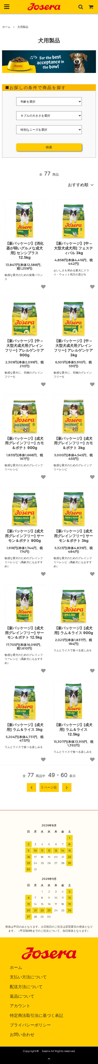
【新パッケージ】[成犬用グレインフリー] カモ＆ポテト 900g (24, 443)
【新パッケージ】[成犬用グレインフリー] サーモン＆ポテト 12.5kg (24, 633)
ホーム (6, 27)
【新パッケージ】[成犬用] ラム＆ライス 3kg (24, 727)
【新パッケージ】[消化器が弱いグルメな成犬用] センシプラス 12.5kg (24, 250)
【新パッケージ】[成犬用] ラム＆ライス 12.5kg (73, 729)
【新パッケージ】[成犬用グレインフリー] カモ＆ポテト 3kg (73, 443)
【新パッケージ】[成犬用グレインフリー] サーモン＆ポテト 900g (24, 536)
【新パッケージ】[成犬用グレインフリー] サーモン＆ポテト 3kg (73, 536)
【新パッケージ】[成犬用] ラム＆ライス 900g (73, 630)
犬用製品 (22, 27)
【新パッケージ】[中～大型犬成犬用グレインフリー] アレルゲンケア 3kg (73, 347)
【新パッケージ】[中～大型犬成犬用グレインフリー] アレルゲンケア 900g (24, 347)
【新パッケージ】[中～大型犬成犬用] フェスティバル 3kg (73, 248)
